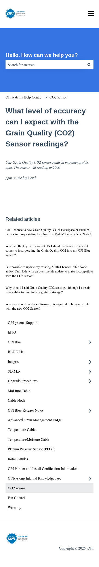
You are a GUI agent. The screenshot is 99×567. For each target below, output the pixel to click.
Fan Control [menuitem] (16, 497)
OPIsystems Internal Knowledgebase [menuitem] (34, 478)
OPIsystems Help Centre (23, 97)
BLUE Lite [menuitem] (16, 351)
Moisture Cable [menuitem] (19, 390)
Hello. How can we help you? (42, 55)
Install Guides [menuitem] (18, 458)
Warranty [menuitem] (14, 507)
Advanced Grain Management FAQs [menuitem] (34, 419)
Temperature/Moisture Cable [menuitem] (28, 439)
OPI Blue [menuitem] (15, 342)
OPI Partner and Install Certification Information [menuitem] (43, 468)
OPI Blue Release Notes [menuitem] (25, 410)
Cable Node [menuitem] (16, 400)
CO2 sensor (58, 97)
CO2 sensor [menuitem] (16, 488)
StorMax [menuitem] (14, 371)
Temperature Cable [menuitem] (21, 429)
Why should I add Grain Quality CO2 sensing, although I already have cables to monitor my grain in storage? (48, 289)
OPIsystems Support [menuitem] (23, 322)
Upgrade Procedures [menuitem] (23, 380)
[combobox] (45, 64)
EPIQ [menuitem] (12, 332)
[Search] (89, 64)
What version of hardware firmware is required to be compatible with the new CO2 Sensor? (47, 306)
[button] (89, 342)
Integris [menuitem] (13, 361)
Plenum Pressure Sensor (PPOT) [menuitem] (31, 448)
